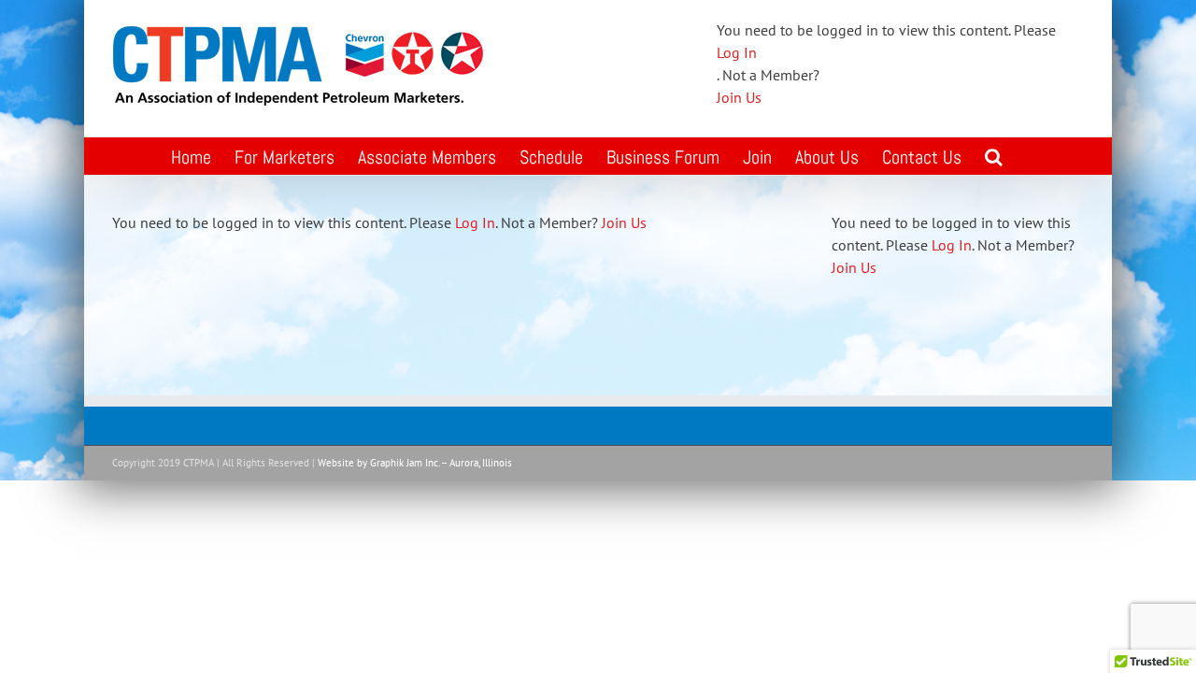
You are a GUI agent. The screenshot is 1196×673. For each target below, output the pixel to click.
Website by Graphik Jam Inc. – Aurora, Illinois (415, 462)
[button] (994, 156)
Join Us (739, 97)
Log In (737, 52)
